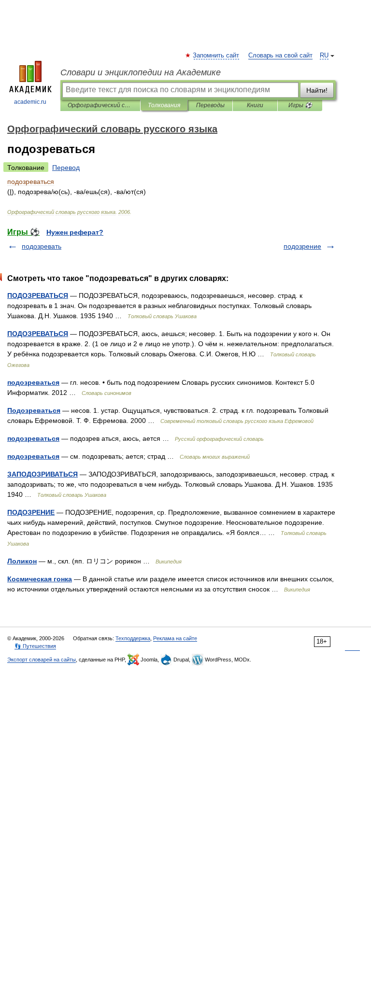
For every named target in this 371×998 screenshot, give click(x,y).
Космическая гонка (39, 579)
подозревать (41, 246)
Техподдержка (132, 638)
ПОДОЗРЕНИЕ (31, 512)
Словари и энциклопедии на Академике (140, 72)
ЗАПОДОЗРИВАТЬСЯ (42, 474)
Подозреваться (33, 410)
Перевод (66, 167)
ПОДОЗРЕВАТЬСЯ (37, 295)
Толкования (164, 105)
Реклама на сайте (175, 638)
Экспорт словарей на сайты (41, 659)
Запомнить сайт (216, 55)
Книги (255, 105)
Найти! (317, 90)
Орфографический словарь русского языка (100, 105)
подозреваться (33, 382)
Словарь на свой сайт (280, 55)
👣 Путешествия (35, 646)
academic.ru (30, 101)
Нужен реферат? (74, 232)
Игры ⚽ (300, 105)
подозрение (302, 246)
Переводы (210, 105)
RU (324, 55)
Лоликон (22, 561)
